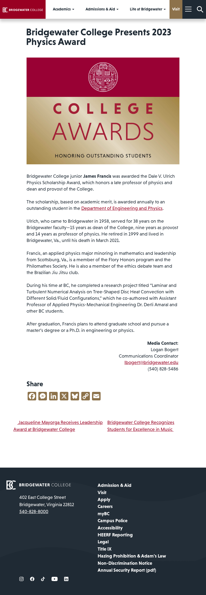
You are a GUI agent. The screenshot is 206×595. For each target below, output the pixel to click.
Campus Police (112, 520)
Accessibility (110, 527)
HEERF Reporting (115, 534)
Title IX (105, 549)
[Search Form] (200, 9)
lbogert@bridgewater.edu (151, 362)
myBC (103, 513)
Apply (104, 499)
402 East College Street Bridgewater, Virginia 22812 (46, 501)
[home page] (38, 484)
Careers (105, 506)
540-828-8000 (33, 511)
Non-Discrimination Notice (125, 563)
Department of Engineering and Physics (122, 208)
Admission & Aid (114, 485)
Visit (102, 492)
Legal (103, 541)
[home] (23, 9)
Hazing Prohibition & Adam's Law (132, 556)
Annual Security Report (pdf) (127, 570)
